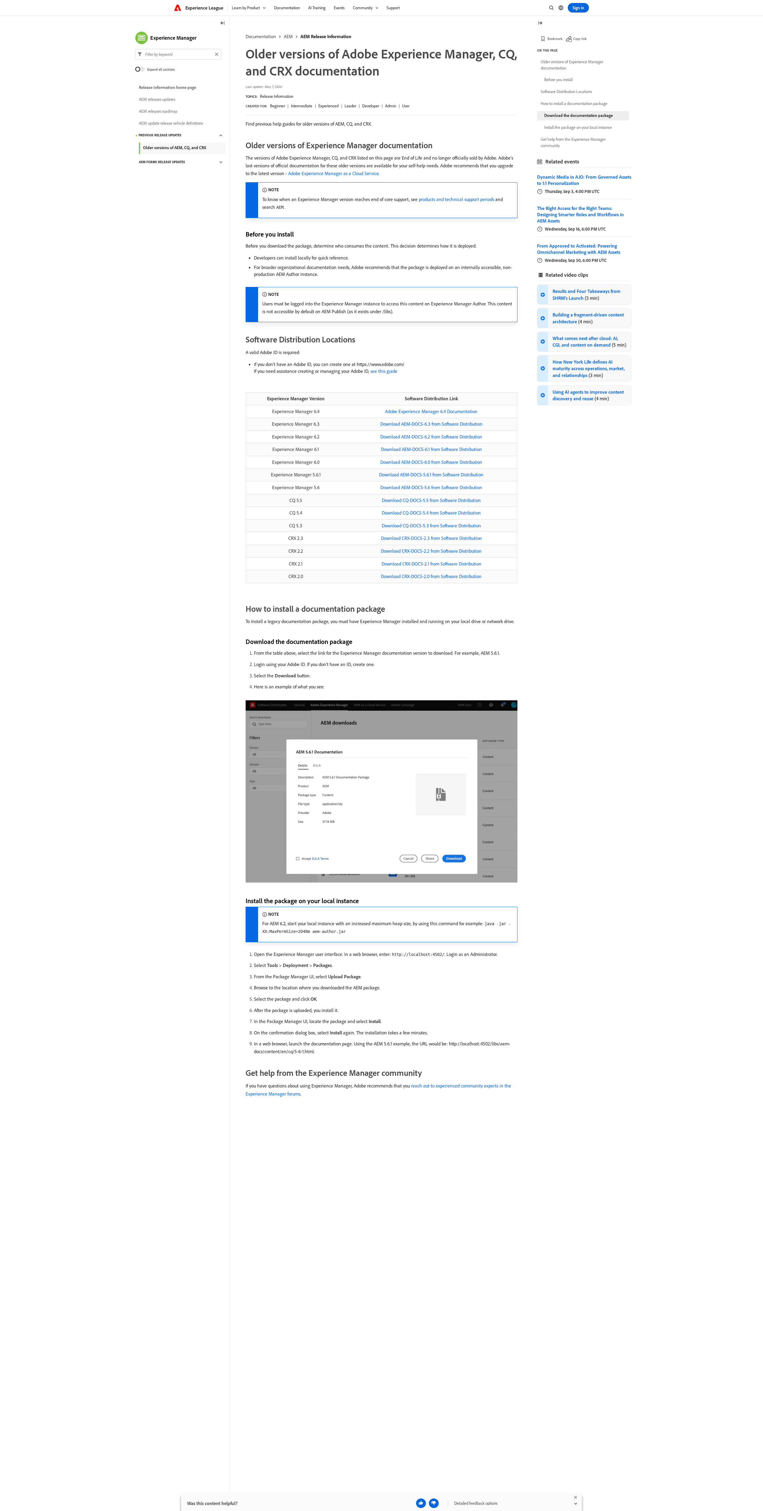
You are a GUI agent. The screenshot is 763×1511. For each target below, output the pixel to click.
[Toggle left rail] (222, 23)
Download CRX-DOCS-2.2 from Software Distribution (431, 551)
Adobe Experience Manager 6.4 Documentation (431, 411)
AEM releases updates (157, 99)
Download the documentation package (578, 115)
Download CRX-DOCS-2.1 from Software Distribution (431, 564)
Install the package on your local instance (578, 127)
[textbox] (178, 54)
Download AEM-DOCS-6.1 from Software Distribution (431, 449)
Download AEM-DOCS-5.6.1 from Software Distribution (431, 475)
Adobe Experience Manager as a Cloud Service (333, 173)
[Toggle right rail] (540, 23)
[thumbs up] (421, 1503)
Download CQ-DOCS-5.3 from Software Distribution (431, 526)
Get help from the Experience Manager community (573, 142)
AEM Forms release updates (162, 162)
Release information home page (167, 87)
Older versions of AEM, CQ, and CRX (174, 147)
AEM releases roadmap (158, 111)
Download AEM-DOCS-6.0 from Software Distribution (431, 462)
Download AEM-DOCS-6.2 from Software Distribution (431, 437)
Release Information (276, 96)
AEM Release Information (325, 36)
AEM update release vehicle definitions (171, 123)
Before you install (558, 79)
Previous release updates (160, 135)
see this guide (383, 371)
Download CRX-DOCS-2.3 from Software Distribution (431, 538)
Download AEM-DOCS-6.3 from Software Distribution (431, 424)
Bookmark (555, 38)
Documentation (261, 36)
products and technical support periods (456, 199)
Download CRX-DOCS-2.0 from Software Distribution (431, 576)
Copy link (580, 38)
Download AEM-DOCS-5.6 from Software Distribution (431, 487)
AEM (288, 36)
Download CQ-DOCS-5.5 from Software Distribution (431, 500)
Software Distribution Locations (566, 91)
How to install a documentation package (574, 103)
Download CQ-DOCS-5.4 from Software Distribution (431, 513)
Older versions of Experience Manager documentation (572, 65)
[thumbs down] (434, 1503)
